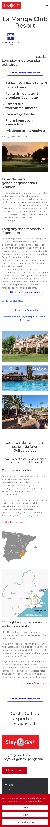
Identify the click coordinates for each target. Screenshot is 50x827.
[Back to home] (11, 5)
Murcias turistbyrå (14, 522)
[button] (47, 5)
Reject (25, 815)
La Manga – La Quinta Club (25, 310)
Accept (25, 808)
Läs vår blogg (14, 770)
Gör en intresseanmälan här (25, 73)
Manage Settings (25, 822)
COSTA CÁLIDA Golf (35, 683)
